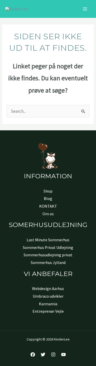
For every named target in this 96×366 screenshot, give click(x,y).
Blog (48, 198)
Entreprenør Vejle (48, 311)
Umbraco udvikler (48, 296)
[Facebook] (32, 354)
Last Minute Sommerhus (48, 239)
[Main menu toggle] (85, 9)
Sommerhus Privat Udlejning (48, 247)
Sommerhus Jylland (48, 262)
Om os (48, 213)
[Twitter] (43, 354)
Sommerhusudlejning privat (48, 254)
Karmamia (48, 303)
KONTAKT (48, 206)
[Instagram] (53, 354)
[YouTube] (63, 354)
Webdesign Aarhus (48, 288)
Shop (48, 191)
